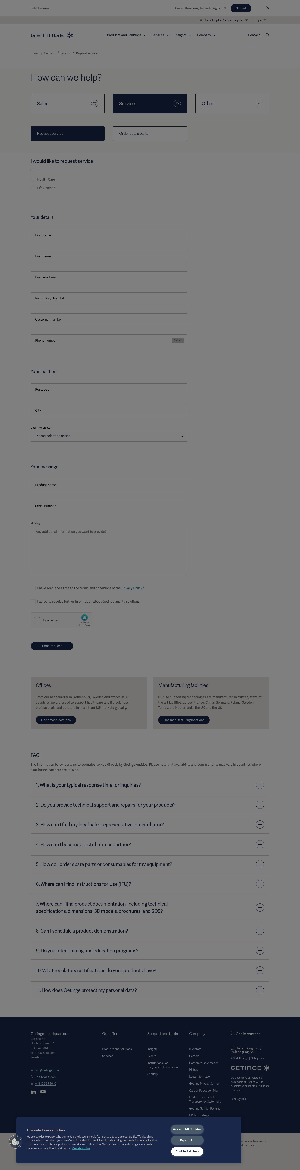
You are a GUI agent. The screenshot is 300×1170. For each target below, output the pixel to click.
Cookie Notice (81, 1148)
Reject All (187, 1140)
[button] (15, 1141)
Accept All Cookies (187, 1129)
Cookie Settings (187, 1151)
